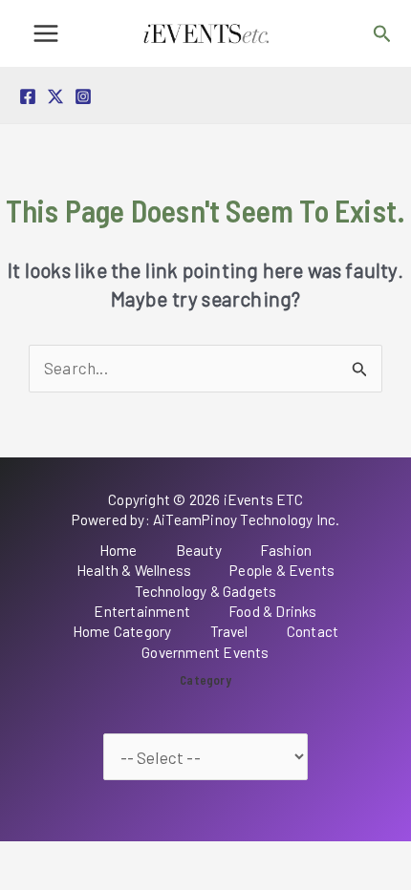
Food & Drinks (272, 611)
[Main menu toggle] (46, 33)
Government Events (205, 652)
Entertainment (142, 611)
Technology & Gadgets (206, 591)
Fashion (286, 550)
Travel (229, 631)
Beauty (199, 550)
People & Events (282, 570)
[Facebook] (27, 96)
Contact (312, 631)
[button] (382, 34)
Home (118, 550)
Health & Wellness (133, 570)
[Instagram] (83, 96)
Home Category (122, 631)
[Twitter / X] (55, 96)
